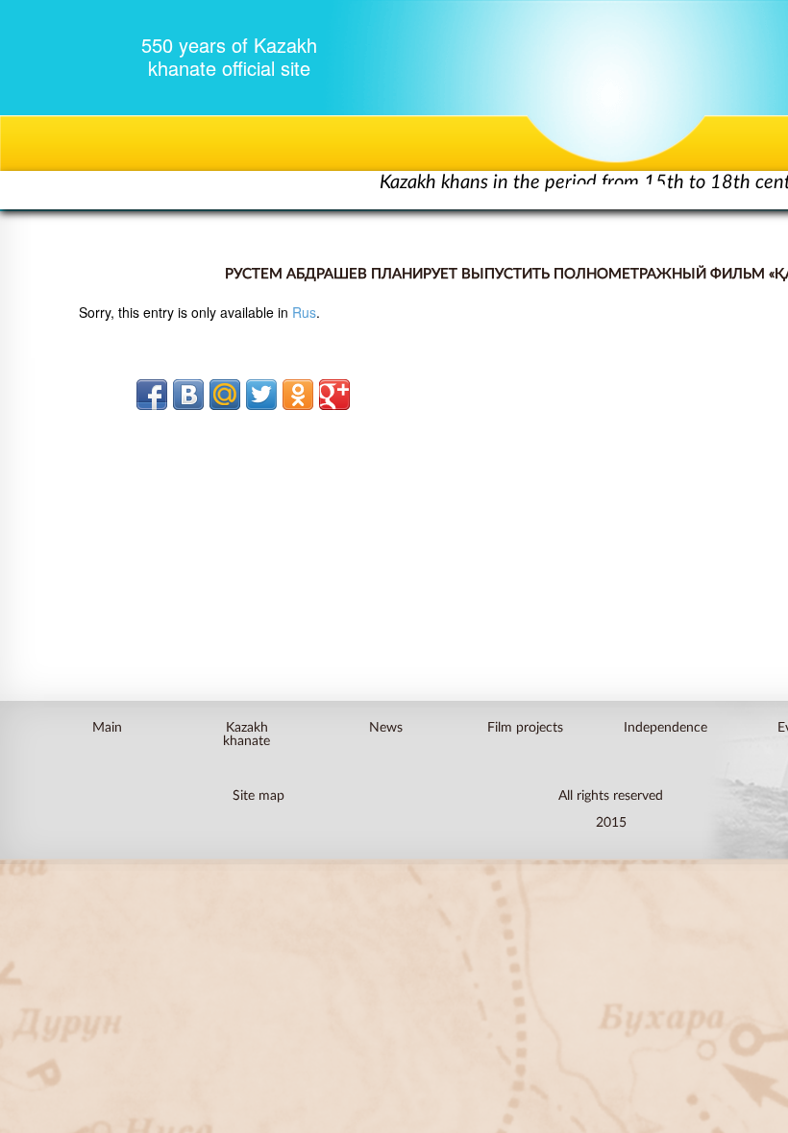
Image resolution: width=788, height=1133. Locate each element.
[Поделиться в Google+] (334, 394)
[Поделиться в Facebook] (151, 394)
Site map (258, 794)
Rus (304, 312)
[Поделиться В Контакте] (188, 394)
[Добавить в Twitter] (261, 394)
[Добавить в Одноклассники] (298, 394)
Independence (664, 727)
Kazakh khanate (246, 733)
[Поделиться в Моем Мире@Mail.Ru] (224, 394)
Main (107, 727)
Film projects (525, 727)
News (386, 727)
